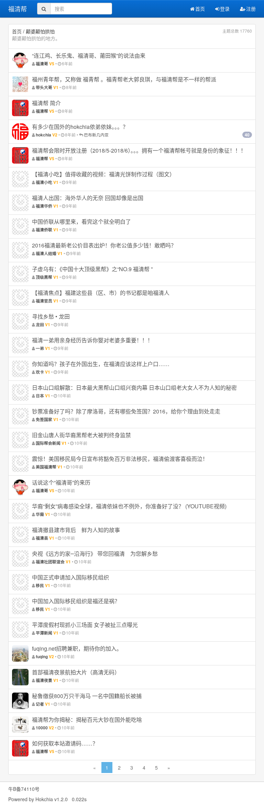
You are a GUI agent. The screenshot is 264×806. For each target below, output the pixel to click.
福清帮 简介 (46, 103)
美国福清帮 (46, 467)
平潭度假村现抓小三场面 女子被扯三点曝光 (85, 625)
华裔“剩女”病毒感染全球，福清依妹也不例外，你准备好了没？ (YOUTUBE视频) (129, 506)
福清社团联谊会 (50, 562)
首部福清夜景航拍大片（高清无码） (76, 672)
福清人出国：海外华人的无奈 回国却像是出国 (87, 198)
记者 (40, 704)
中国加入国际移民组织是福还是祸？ (76, 601)
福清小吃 (44, 182)
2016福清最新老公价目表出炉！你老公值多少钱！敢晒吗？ (104, 245)
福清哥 (42, 64)
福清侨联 (44, 230)
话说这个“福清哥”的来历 (61, 482)
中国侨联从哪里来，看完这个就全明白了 (81, 221)
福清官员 (44, 301)
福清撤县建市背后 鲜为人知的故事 (76, 530)
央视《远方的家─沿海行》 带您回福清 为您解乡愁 (95, 553)
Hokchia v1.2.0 (51, 799)
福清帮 (17, 8)
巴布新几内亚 (96, 134)
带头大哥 (44, 87)
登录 (225, 8)
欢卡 (40, 372)
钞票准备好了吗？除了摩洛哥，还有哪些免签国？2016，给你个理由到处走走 (126, 411)
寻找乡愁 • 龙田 (51, 316)
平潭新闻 (44, 633)
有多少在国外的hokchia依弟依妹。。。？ (80, 127)
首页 (200, 8)
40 (247, 135)
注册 (251, 8)
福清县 (42, 538)
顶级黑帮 (44, 277)
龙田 (40, 325)
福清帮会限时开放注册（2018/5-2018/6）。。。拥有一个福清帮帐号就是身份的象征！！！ (139, 150)
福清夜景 (44, 680)
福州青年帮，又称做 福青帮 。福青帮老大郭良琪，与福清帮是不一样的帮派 (124, 79)
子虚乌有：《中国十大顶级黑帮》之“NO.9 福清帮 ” (92, 269)
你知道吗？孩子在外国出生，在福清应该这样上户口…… (100, 364)
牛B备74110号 (24, 788)
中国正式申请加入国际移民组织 (70, 577)
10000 (42, 728)
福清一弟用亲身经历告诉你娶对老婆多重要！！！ (92, 340)
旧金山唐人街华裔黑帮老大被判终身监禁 (81, 435)
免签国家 (44, 419)
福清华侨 (44, 206)
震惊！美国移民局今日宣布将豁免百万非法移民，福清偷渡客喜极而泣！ (120, 459)
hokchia (43, 135)
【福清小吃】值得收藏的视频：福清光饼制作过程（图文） (103, 174)
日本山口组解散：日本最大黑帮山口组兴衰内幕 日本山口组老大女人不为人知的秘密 (134, 387)
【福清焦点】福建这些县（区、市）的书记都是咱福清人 (100, 293)
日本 (40, 396)
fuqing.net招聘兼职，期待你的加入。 (77, 648)
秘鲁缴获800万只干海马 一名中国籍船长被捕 (87, 696)
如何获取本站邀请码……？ (65, 743)
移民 (40, 585)
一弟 (40, 348)
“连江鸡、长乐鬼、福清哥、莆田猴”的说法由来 (88, 55)
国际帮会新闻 (48, 443)
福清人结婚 (46, 253)
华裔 (40, 514)
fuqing (42, 657)
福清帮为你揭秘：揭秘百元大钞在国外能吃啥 (87, 720)
